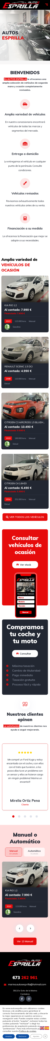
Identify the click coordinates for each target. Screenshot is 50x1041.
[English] (42, 1028)
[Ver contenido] (25, 35)
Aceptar (8, 1036)
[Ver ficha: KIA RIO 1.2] (25, 304)
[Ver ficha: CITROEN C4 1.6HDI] (25, 481)
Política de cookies (27, 1031)
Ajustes (36, 1036)
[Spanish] (47, 1028)
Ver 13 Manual (25, 941)
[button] (13, 816)
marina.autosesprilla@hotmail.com (27, 984)
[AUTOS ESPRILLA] (21, 5)
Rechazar (22, 1036)
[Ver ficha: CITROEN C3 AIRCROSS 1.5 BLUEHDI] (25, 421)
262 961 (25, 977)
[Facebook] (22, 999)
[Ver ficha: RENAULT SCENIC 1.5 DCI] (25, 362)
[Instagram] (29, 999)
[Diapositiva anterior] (19, 928)
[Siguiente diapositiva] (30, 928)
